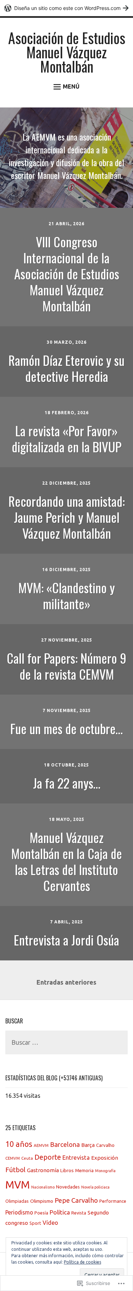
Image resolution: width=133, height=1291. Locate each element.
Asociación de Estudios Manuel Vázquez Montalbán (66, 52)
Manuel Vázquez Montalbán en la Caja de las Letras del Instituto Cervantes (66, 861)
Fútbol (15, 1170)
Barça (88, 1145)
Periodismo (19, 1212)
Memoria (84, 1170)
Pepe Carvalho (76, 1200)
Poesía (41, 1212)
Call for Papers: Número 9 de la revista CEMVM (66, 665)
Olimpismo (41, 1201)
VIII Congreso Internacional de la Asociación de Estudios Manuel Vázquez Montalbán (66, 273)
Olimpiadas (17, 1200)
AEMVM (41, 1145)
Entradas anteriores (66, 982)
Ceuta (27, 1158)
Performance (112, 1200)
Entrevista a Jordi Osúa (66, 939)
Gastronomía (43, 1170)
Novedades (68, 1186)
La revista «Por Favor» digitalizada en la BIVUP (66, 438)
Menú (71, 86)
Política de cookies (82, 1262)
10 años (18, 1144)
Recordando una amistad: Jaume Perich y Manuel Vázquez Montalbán (67, 516)
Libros (67, 1170)
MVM (17, 1185)
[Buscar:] (66, 1043)
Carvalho (105, 1145)
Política (60, 1212)
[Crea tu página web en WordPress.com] (66, 8)
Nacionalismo (43, 1187)
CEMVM (12, 1158)
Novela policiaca (95, 1187)
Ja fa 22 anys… (66, 782)
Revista (78, 1212)
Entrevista (76, 1157)
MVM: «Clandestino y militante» (66, 595)
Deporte (47, 1157)
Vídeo (50, 1222)
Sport (35, 1223)
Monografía (105, 1171)
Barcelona (65, 1144)
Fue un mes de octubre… (66, 728)
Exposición (104, 1158)
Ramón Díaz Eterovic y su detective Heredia (66, 368)
